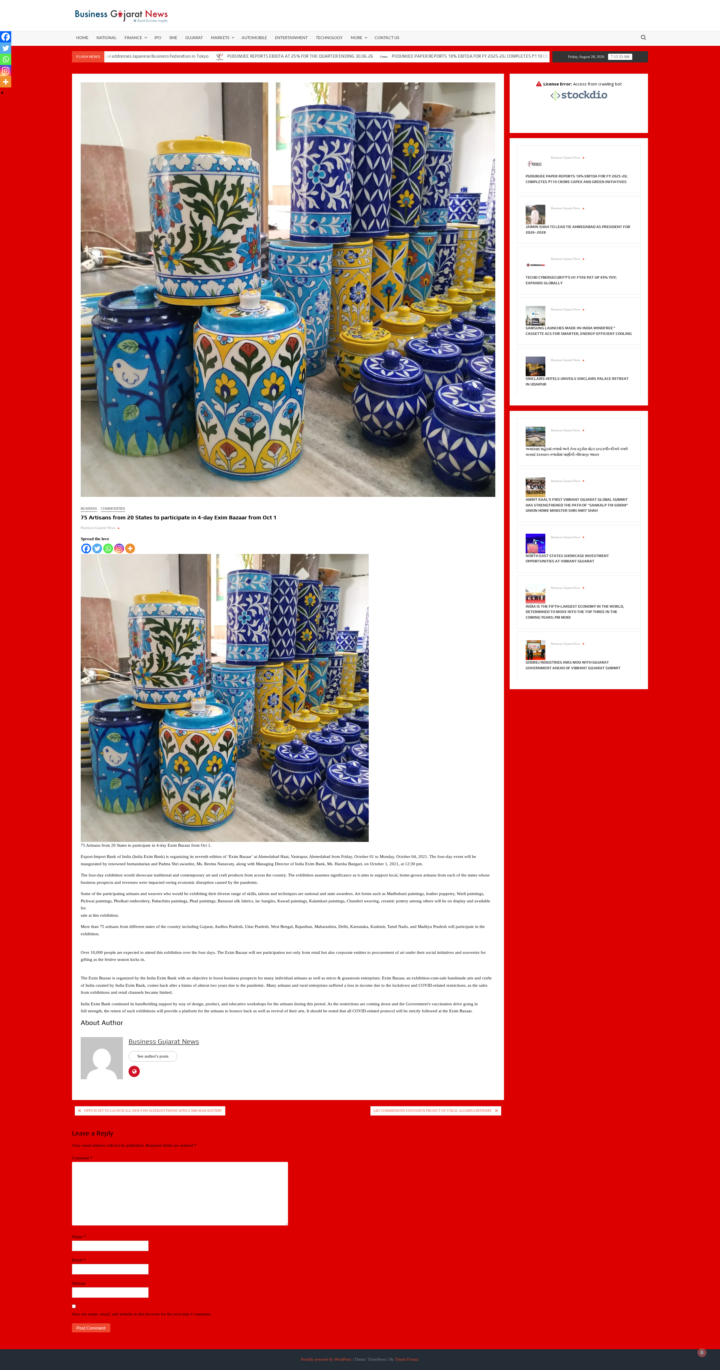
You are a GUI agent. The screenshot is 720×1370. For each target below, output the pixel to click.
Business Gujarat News (98, 528)
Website (79, 1283)
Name (79, 1236)
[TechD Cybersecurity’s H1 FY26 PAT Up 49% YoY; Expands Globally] (535, 265)
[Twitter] (97, 548)
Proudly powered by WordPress (326, 1359)
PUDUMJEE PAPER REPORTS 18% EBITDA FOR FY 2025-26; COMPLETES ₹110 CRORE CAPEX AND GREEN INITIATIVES (400, 56)
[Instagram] (119, 548)
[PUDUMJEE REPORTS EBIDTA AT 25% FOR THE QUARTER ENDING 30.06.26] (115, 56)
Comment (82, 1158)
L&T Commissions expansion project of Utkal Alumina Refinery (433, 1111)
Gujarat (194, 37)
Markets (220, 37)
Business (89, 509)
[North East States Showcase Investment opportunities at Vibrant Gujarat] (535, 543)
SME (173, 37)
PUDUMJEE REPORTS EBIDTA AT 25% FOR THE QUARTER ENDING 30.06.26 (195, 56)
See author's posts (152, 1056)
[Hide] (2, 93)
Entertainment (291, 37)
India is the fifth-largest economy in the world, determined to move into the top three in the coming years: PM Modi (575, 611)
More (356, 37)
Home (82, 37)
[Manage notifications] (702, 1352)
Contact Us (387, 37)
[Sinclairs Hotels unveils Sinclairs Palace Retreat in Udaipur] (535, 366)
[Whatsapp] (108, 548)
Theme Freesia (406, 1359)
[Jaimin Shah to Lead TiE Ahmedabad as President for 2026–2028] (535, 214)
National (106, 37)
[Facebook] (86, 548)
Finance (133, 37)
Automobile (254, 37)
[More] (130, 548)
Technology (329, 37)
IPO (157, 37)
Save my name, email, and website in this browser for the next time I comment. (141, 1314)
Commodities (113, 509)
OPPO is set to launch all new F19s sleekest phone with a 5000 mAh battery (153, 1111)
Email (79, 1260)
